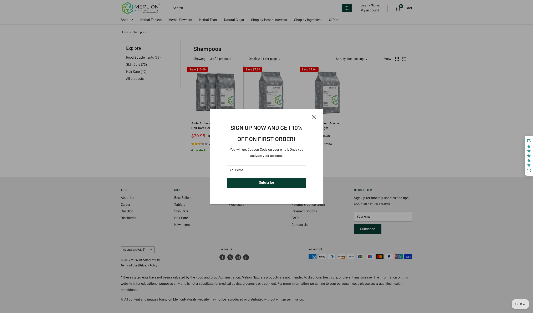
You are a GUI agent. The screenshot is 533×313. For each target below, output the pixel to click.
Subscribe (266, 183)
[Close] (314, 117)
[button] (529, 156)
